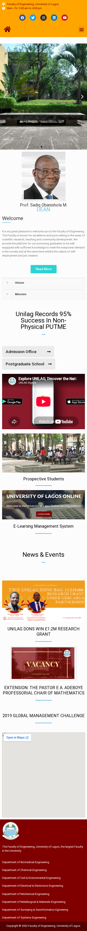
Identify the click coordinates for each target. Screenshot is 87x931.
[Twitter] (33, 17)
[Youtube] (64, 17)
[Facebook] (22, 17)
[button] (81, 29)
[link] (43, 283)
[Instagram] (43, 17)
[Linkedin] (54, 17)
